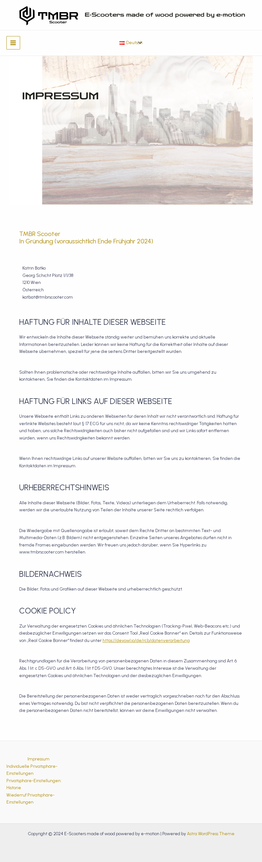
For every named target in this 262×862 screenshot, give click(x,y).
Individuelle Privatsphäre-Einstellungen (32, 770)
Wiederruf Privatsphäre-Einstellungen (30, 798)
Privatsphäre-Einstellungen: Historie (33, 784)
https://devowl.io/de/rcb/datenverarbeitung (146, 640)
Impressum (38, 758)
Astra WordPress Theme (211, 833)
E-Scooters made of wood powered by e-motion (165, 14)
